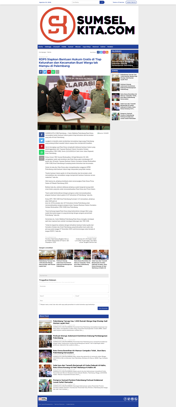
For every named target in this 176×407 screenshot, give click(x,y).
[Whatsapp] (53, 72)
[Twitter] (101, 52)
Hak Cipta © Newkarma (45, 404)
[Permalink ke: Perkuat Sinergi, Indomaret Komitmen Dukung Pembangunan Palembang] (65, 254)
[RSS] (107, 52)
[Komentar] (57, 72)
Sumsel (64, 325)
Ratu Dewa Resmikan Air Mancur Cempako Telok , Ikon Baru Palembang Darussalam (125, 63)
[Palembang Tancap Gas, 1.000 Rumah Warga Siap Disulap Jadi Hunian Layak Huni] (83, 330)
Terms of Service (59, 404)
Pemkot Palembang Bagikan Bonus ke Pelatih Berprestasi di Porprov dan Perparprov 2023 (57, 239)
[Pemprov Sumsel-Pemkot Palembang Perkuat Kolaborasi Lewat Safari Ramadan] (67, 389)
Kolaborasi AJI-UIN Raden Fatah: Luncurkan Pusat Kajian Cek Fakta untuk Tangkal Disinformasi (86, 239)
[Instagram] (104, 52)
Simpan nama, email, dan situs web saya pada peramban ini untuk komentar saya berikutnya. (68, 304)
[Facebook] (98, 52)
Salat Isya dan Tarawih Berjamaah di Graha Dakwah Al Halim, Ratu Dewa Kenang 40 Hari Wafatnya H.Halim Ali (99, 264)
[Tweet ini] (45, 72)
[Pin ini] (49, 72)
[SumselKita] (88, 25)
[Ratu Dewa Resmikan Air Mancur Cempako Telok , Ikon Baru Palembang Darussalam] (57, 359)
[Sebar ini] (41, 72)
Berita (45, 68)
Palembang (50, 68)
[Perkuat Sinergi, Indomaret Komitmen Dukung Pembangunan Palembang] (79, 345)
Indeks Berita (70, 404)
